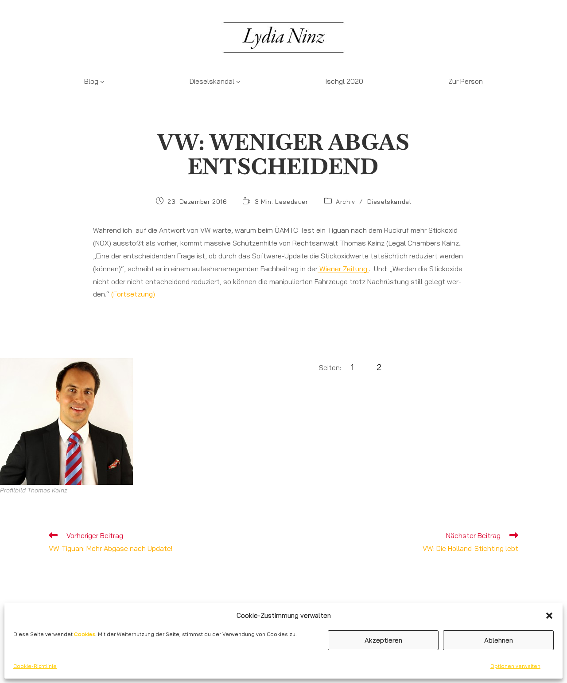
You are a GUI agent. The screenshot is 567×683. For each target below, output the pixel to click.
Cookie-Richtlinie (35, 666)
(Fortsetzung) (133, 293)
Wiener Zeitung (343, 268)
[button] (549, 615)
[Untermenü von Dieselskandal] (238, 81)
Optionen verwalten (515, 666)
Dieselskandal (389, 202)
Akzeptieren (383, 640)
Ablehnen (498, 640)
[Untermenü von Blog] (102, 81)
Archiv (345, 202)
